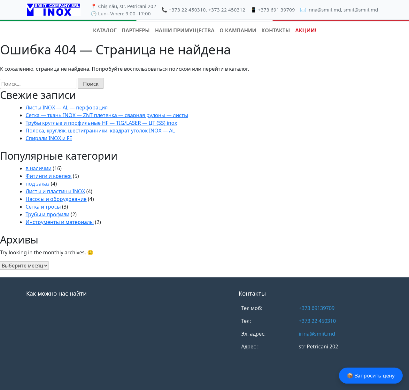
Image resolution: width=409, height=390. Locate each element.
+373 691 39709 (276, 9)
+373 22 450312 (226, 9)
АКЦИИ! (305, 30)
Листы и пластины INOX (55, 191)
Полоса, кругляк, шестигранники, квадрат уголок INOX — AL (100, 130)
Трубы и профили (47, 214)
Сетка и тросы (43, 206)
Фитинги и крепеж (49, 175)
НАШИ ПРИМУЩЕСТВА (184, 30)
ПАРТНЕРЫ (136, 30)
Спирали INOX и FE (49, 138)
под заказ (38, 183)
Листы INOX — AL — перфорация (67, 107)
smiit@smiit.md (360, 9)
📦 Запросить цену (371, 375)
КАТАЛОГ (105, 30)
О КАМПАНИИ (238, 30)
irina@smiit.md (324, 9)
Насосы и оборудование (56, 199)
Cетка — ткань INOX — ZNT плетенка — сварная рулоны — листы (107, 115)
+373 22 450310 (187, 9)
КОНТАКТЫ (275, 30)
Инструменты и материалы (60, 222)
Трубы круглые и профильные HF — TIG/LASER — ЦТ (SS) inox (101, 122)
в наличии (38, 168)
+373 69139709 (317, 308)
